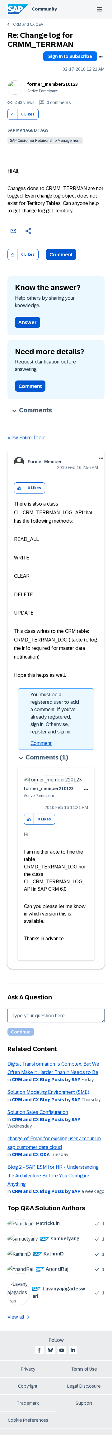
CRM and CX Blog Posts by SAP (46, 1079)
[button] (12, 114)
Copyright (28, 1386)
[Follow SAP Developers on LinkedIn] (72, 1350)
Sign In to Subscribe (70, 56)
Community (44, 9)
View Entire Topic (26, 437)
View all (15, 1317)
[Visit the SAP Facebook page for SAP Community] (39, 1350)
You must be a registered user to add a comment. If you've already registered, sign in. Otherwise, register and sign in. (54, 713)
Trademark (28, 1403)
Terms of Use (84, 1369)
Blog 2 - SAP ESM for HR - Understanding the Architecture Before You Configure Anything (52, 1175)
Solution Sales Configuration (37, 1112)
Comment (61, 254)
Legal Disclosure (84, 1386)
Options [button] (100, 56)
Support (84, 1403)
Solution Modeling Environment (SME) (48, 1092)
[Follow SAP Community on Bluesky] (50, 1350)
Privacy (28, 1369)
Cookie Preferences (28, 1420)
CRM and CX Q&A (28, 24)
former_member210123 (52, 84)
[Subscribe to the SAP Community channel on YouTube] (61, 1350)
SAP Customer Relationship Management (45, 140)
